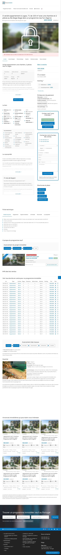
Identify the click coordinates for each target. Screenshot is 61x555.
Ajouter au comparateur (48, 123)
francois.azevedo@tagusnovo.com (10, 529)
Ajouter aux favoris (48, 126)
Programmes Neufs (7, 8)
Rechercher (55, 517)
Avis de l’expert (11, 59)
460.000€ (52, 299)
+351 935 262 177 (44, 139)
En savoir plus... (41, 90)
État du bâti (39, 214)
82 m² (19, 283)
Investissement (49, 148)
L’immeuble (32, 214)
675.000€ (52, 327)
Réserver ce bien (43, 199)
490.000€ (52, 303)
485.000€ (52, 319)
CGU (5, 550)
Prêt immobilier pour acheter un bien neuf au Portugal (30, 539)
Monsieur (41, 152)
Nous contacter (43, 59)
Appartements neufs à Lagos (32, 256)
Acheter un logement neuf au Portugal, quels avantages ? (29, 542)
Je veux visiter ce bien (48, 119)
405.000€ (52, 287)
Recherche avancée (28, 521)
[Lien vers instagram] (54, 529)
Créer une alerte (26, 546)
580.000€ (52, 315)
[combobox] (39, 162)
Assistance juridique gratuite (10, 538)
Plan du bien (42, 189)
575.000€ (52, 329)
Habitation (42, 150)
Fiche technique (20, 59)
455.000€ (52, 297)
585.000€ (52, 321)
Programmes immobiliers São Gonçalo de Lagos (14, 20)
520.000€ (52, 309)
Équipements (15, 214)
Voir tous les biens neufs (52, 264)
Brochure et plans (34, 59)
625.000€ (52, 323)
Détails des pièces (7, 214)
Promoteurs (7, 542)
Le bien (4, 59)
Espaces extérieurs (24, 214)
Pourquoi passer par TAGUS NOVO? (10, 536)
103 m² (19, 291)
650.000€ (52, 317)
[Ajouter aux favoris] (57, 283)
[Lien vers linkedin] (51, 529)
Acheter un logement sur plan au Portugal (30, 536)
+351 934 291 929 (44, 141)
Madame (47, 152)
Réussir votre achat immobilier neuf (20, 8)
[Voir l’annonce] (18, 453)
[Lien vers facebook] (49, 529)
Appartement (12, 283)
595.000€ (52, 334)
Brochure (41, 192)
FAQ (24, 544)
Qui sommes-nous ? (8, 546)
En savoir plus (51, 178)
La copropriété (47, 214)
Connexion (37, 8)
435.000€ (52, 289)
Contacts (31, 8)
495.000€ (52, 307)
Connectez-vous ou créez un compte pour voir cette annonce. (19, 54)
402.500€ (52, 285)
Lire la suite (18, 94)
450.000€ (52, 291)
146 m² (19, 321)
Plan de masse (43, 196)
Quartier (27, 59)
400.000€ (52, 283)
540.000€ (52, 313)
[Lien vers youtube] (57, 529)
